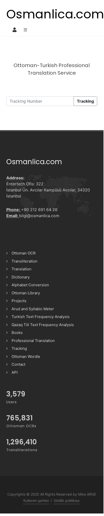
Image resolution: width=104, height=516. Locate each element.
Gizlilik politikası (66, 500)
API (15, 372)
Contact (18, 364)
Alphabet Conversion (30, 284)
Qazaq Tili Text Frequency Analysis (43, 324)
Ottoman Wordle (26, 356)
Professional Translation (33, 340)
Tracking (85, 101)
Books (17, 332)
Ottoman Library (26, 293)
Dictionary (21, 277)
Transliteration (24, 261)
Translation (21, 269)
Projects (19, 300)
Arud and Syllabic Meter (33, 308)
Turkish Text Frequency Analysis (41, 316)
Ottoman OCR (24, 253)
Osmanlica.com (55, 14)
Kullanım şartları (36, 500)
